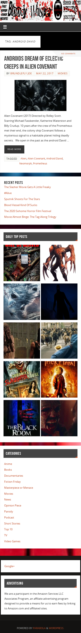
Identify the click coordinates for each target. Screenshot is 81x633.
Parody (8, 511)
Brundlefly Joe (21, 73)
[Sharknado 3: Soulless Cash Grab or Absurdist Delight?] (22, 302)
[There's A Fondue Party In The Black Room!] (22, 419)
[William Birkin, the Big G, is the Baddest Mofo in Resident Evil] (59, 264)
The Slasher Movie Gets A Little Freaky (27, 187)
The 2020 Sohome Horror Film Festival (27, 211)
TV (5, 535)
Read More (14, 149)
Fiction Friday (12, 481)
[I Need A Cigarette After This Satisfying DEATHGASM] (59, 419)
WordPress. (56, 628)
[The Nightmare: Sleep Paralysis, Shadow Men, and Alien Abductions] (59, 302)
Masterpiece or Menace (18, 488)
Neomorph (25, 163)
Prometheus (40, 163)
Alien (23, 158)
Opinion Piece (12, 505)
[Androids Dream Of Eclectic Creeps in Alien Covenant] (40, 95)
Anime (8, 464)
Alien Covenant (36, 158)
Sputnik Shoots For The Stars (22, 199)
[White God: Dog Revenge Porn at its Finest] (59, 341)
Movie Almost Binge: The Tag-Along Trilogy (30, 217)
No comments (68, 53)
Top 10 (8, 529)
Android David (54, 158)
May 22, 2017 (44, 73)
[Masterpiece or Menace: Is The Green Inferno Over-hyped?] (22, 264)
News (7, 499)
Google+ (9, 566)
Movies (63, 73)
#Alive (8, 193)
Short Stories (12, 523)
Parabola (39, 628)
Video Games (12, 541)
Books (8, 469)
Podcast (9, 517)
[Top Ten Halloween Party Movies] (59, 380)
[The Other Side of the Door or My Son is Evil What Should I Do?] (22, 341)
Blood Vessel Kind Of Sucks (20, 205)
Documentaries (13, 475)
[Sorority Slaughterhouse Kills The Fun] (22, 380)
